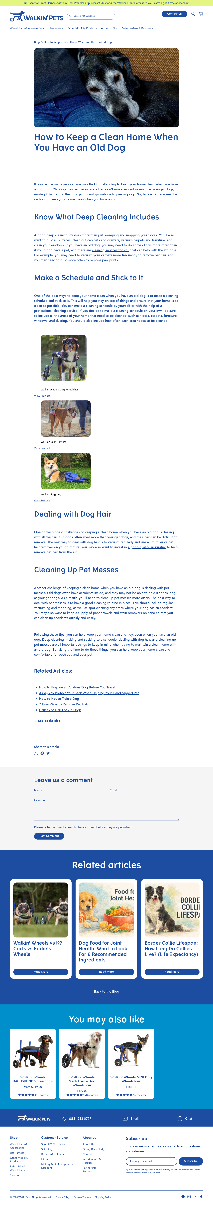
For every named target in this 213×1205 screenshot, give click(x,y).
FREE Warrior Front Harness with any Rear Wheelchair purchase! (62, 3)
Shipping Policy (103, 1197)
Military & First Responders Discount (57, 1166)
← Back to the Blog (47, 721)
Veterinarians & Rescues (136, 28)
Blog (115, 28)
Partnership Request (90, 1169)
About (105, 28)
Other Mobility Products (82, 28)
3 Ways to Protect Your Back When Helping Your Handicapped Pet (89, 693)
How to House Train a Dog (59, 698)
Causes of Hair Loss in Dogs (60, 710)
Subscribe (191, 1161)
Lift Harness (17, 1153)
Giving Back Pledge (94, 1149)
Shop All (15, 1175)
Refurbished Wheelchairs (17, 1168)
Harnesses (55, 28)
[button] (201, 14)
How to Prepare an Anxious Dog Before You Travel (77, 687)
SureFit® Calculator (53, 1144)
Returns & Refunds (52, 1154)
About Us (88, 1144)
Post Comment (49, 836)
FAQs (44, 1159)
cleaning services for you (110, 250)
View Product (42, 396)
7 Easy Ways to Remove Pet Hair (63, 704)
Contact (87, 1154)
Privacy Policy (170, 1169)
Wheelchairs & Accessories (26, 28)
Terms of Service (82, 1197)
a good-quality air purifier (147, 547)
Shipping (46, 1149)
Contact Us (174, 14)
